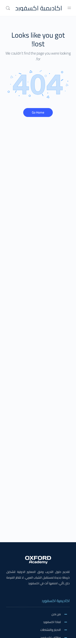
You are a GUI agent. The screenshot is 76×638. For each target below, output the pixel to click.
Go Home (38, 112)
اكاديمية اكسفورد (38, 8)
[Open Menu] (69, 8)
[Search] (7, 8)
